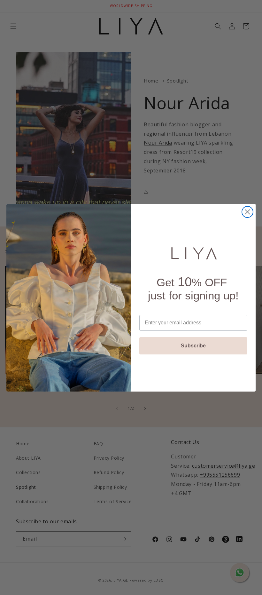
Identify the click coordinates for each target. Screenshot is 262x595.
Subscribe (193, 345)
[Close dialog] (247, 212)
